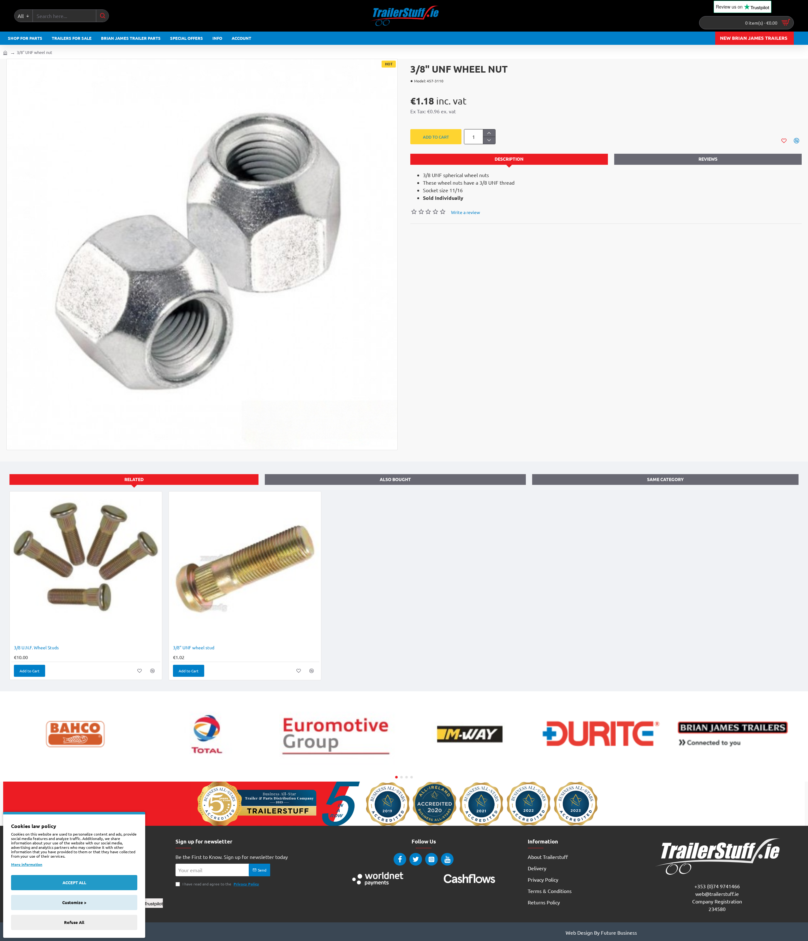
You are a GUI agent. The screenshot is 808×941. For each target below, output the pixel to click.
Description (509, 159)
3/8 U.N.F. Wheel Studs (36, 647)
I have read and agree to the (220, 883)
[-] (489, 140)
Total (206, 767)
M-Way (469, 767)
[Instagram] (431, 859)
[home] (5, 52)
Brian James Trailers (733, 767)
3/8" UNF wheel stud (193, 647)
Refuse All (74, 922)
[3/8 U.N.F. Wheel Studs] (85, 567)
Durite (601, 767)
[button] (435, 136)
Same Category (665, 479)
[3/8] (244, 567)
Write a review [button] (465, 212)
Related (134, 479)
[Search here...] (102, 16)
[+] (489, 133)
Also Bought (395, 479)
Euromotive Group (338, 767)
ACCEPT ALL (74, 882)
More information (26, 864)
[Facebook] (400, 859)
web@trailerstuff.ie (717, 893)
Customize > (74, 902)
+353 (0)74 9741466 (717, 886)
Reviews (707, 159)
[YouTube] (447, 859)
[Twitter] (415, 859)
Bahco (75, 767)
